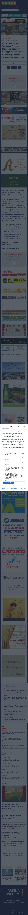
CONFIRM (8, 482)
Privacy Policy (22, 488)
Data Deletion (5, 488)
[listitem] (14, 454)
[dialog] (14, 457)
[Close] (25, 427)
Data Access (14, 488)
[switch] (22, 457)
